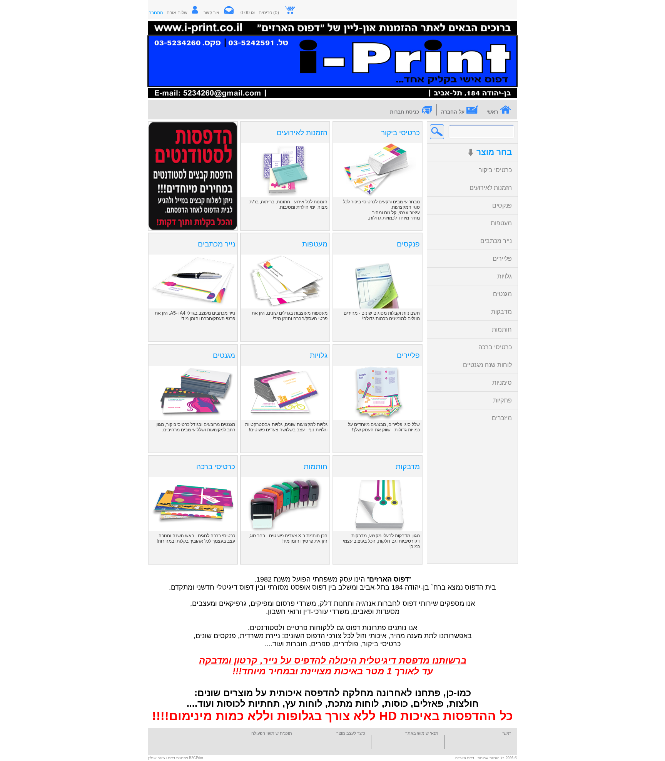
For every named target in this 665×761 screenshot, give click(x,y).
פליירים (502, 258)
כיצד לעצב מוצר (350, 733)
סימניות (502, 382)
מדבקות (501, 311)
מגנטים (502, 294)
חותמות (502, 329)
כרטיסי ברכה (495, 347)
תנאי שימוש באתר (421, 733)
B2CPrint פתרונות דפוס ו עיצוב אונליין (175, 758)
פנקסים (502, 205)
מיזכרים (502, 418)
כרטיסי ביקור (495, 170)
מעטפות (501, 223)
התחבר (156, 12)
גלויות (504, 276)
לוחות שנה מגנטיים (487, 365)
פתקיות (502, 400)
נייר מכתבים (496, 241)
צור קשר (211, 12)
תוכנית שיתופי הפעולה (271, 733)
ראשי (506, 733)
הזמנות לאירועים (491, 187)
